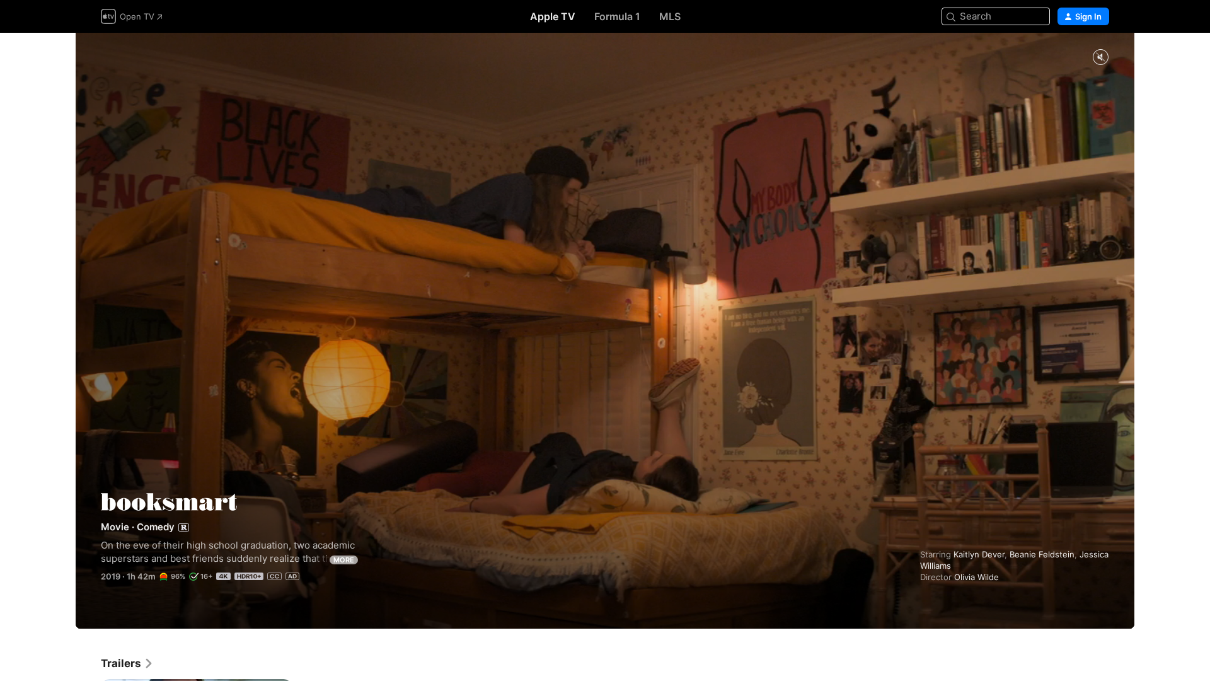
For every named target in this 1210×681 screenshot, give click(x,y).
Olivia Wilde (976, 577)
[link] (127, 663)
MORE (343, 560)
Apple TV (552, 16)
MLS (670, 16)
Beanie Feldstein (1042, 554)
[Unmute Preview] (1100, 57)
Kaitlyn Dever (979, 554)
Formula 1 (617, 16)
